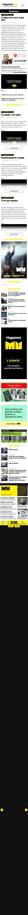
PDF (17, 526)
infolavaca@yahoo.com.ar (19, 72)
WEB (11, 526)
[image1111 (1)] (14, 88)
